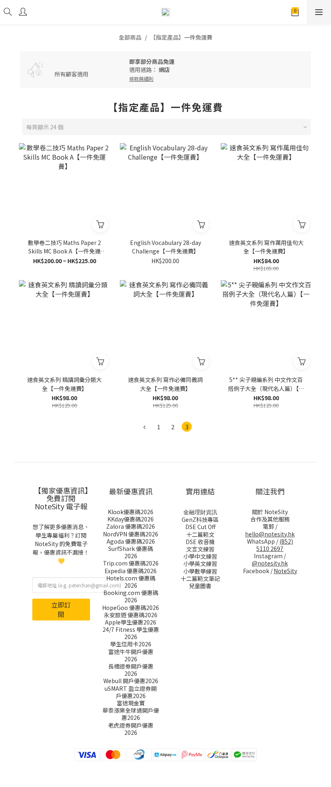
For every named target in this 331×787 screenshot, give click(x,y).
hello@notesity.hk (270, 534)
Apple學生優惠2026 (130, 622)
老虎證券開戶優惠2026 (130, 728)
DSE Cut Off (200, 527)
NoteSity (285, 571)
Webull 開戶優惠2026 (130, 681)
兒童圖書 (200, 586)
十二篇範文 (200, 534)
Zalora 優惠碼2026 (130, 526)
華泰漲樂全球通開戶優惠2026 (131, 714)
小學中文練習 (200, 556)
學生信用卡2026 (130, 644)
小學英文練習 (200, 563)
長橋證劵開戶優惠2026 (130, 669)
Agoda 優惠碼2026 (131, 541)
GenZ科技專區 (200, 519)
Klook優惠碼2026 (130, 512)
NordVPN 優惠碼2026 (130, 534)
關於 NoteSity (270, 512)
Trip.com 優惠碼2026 (131, 563)
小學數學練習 (200, 571)
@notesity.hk (270, 563)
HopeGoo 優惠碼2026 (130, 607)
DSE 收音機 (200, 542)
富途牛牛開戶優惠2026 (130, 655)
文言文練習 (200, 549)
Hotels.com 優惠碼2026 (130, 581)
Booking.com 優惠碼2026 (130, 596)
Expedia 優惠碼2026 (131, 571)
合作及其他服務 (270, 519)
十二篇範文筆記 (200, 578)
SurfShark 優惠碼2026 (130, 552)
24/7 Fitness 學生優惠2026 (131, 633)
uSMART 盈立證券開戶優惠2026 (131, 692)
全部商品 (130, 37)
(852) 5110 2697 (274, 545)
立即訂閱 (61, 609)
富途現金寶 (131, 703)
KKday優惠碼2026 (130, 519)
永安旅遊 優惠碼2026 (130, 615)
